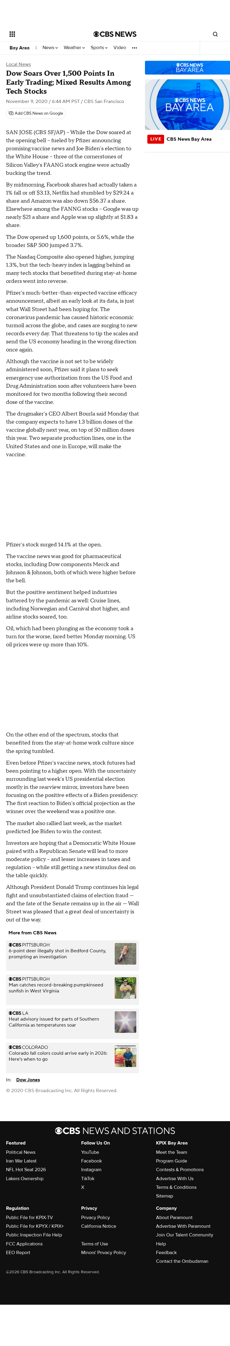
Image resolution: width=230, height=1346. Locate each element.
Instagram (91, 1169)
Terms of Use (94, 1244)
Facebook (91, 1161)
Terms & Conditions (176, 1187)
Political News (20, 1152)
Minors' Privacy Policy (103, 1252)
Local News (18, 64)
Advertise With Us (174, 1178)
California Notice (98, 1226)
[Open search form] (215, 34)
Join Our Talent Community (184, 1235)
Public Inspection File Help (34, 1235)
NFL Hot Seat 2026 (26, 1169)
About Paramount (174, 1217)
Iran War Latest (21, 1161)
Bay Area (20, 48)
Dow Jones (28, 1080)
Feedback (166, 1252)
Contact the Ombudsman (182, 1261)
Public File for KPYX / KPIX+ (35, 1226)
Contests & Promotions (180, 1169)
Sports (98, 48)
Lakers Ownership (24, 1178)
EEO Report (18, 1252)
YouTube (90, 1152)
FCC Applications (24, 1244)
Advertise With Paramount (183, 1226)
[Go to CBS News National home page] (115, 34)
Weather (73, 48)
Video (120, 48)
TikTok (87, 1178)
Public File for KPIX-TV (29, 1217)
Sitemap (164, 1196)
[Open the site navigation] (45, 34)
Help (161, 1244)
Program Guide (171, 1161)
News (49, 48)
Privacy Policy (95, 1217)
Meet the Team (171, 1152)
